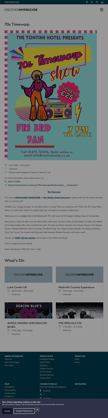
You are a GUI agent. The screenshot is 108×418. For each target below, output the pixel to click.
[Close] (37, 409)
